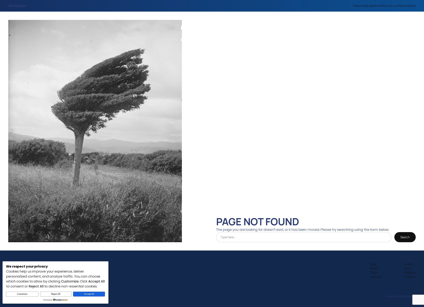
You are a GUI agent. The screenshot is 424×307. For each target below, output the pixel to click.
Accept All (89, 294)
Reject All (55, 294)
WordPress (409, 296)
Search (405, 237)
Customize (22, 294)
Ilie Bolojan (17, 5)
